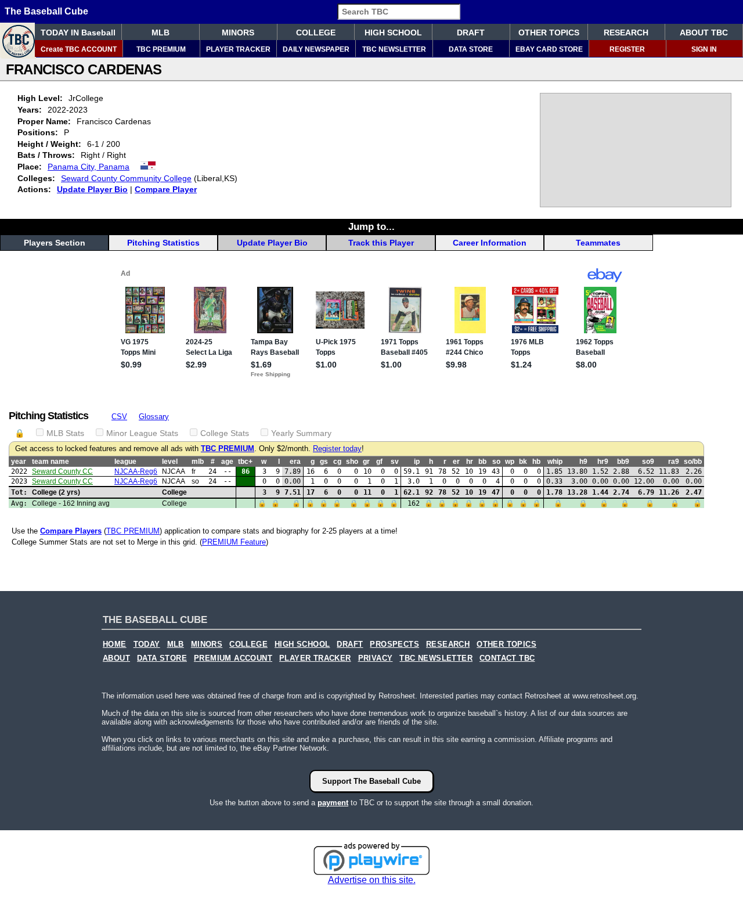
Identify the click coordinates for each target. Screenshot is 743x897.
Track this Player (381, 242)
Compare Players (71, 531)
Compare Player (166, 189)
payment (333, 802)
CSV (119, 416)
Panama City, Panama (88, 166)
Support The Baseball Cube (371, 781)
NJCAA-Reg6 (135, 471)
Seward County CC (62, 471)
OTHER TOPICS (548, 32)
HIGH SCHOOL (393, 32)
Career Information (489, 242)
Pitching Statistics (163, 242)
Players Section (54, 242)
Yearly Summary (301, 433)
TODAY (147, 644)
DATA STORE (471, 49)
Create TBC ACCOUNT (79, 49)
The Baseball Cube (46, 11)
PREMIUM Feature (234, 542)
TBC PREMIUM (161, 49)
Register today (337, 449)
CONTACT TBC (507, 658)
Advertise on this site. (372, 880)
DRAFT (471, 32)
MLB (160, 32)
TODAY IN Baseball (78, 32)
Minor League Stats (142, 433)
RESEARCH (626, 32)
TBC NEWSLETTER (394, 49)
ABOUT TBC (704, 32)
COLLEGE (316, 32)
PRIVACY (375, 658)
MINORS (238, 32)
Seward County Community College (126, 178)
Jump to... (371, 226)
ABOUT (116, 658)
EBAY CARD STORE (549, 49)
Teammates (598, 242)
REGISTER (627, 49)
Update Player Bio (92, 189)
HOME (115, 644)
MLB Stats (65, 433)
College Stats (224, 433)
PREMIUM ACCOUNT (233, 658)
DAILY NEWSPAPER (316, 49)
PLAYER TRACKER (238, 49)
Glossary (154, 416)
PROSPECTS (394, 644)
